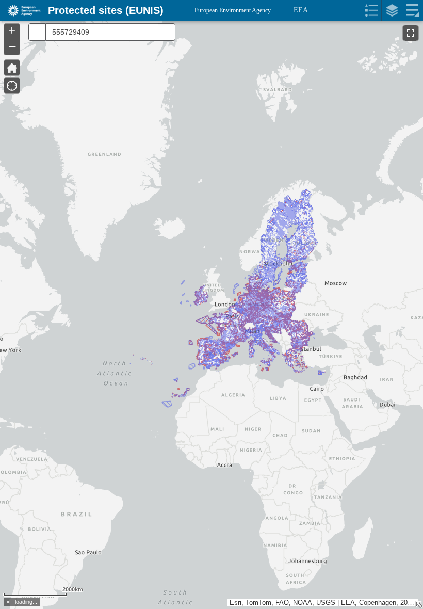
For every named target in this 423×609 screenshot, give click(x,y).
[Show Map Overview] (419, 605)
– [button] (12, 46)
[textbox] (99, 32)
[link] (21, 10)
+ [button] (11, 30)
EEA (301, 10)
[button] (8, 602)
